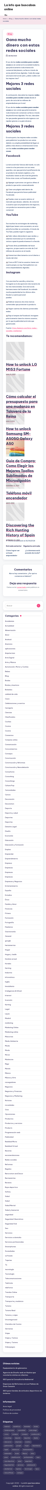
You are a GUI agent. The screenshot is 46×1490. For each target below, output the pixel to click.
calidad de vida (11, 694)
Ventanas (9, 1329)
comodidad (21, 1430)
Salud (7, 1196)
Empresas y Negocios (13, 881)
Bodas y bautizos (12, 685)
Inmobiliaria (9, 986)
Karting (8, 1005)
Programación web (12, 1132)
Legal (7, 1009)
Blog (10, 34)
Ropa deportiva (11, 1187)
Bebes (7, 671)
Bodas (7, 680)
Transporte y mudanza (14, 1301)
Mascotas (9, 1036)
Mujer (7, 1064)
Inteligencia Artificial (13, 991)
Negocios (9, 1087)
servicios (20, 1465)
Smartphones (10, 1246)
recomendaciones (12, 1155)
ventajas (20, 1473)
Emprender (9, 854)
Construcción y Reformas (15, 763)
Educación (9, 840)
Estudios (8, 895)
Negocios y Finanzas (13, 1091)
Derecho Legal (11, 827)
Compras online (11, 740)
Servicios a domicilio (13, 1237)
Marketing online (11, 1032)
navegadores (10, 1082)
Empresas (9, 868)
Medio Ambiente (11, 1041)
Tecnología (9, 1274)
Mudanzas (9, 1059)
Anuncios (8, 644)
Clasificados (10, 717)
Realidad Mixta (11, 1141)
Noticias (8, 1100)
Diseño (8, 831)
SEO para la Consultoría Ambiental (18, 1379)
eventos (27, 1442)
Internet (8, 995)
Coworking (9, 776)
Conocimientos (11, 749)
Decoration (9, 804)
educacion (7, 1442)
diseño (36, 1438)
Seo (6, 1228)
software (9, 1256)
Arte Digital (9, 658)
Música (8, 1073)
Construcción (10, 758)
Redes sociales (11, 1160)
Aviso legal (7, 1406)
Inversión (8, 1000)
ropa (37, 1457)
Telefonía (9, 1283)
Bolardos (8, 690)
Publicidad (9, 1137)
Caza (7, 699)
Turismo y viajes (11, 1315)
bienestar (27, 1426)
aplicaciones (10, 649)
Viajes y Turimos (11, 1338)
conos (6, 1434)
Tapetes (8, 1260)
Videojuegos (10, 1347)
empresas (18, 1442)
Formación (9, 918)
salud (19, 1461)
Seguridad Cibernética (14, 1219)
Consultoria (9, 772)
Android (8, 639)
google (8, 941)
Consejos (9, 754)
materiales (7, 1453)
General (8, 936)
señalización (31, 1465)
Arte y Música (10, 662)
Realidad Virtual (11, 1146)
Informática (9, 977)
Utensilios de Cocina (13, 1324)
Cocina (8, 726)
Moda (7, 1046)
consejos (15, 1434)
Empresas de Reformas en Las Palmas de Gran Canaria (21, 1385)
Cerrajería (9, 708)
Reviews (8, 1183)
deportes (27, 1438)
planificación (16, 1457)
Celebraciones (9, 1430)
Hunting (8, 968)
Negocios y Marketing (13, 1096)
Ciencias (8, 712)
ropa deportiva (9, 1461)
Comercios (9, 735)
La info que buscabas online (20, 7)
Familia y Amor (11, 904)
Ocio (7, 1109)
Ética (7, 900)
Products (8, 1128)
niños (32, 1453)
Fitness (8, 913)
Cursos (8, 795)
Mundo (7, 1068)
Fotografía (9, 922)
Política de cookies (10, 1413)
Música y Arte (10, 1078)
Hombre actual (11, 959)
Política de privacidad (12, 1410)
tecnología (9, 1269)
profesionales (28, 1457)
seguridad (9, 1214)
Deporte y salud (11, 813)
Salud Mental (10, 1205)
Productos (9, 1119)
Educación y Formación (14, 845)
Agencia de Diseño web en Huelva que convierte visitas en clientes (19, 1373)
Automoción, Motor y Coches (16, 667)
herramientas (10, 945)
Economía (9, 836)
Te (6, 1265)
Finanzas (8, 909)
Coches (8, 722)
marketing (9, 1023)
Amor (7, 635)
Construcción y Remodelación (17, 767)
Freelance (9, 927)
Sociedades (10, 1251)
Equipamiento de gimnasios (15, 1368)
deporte (17, 1438)
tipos (37, 1469)
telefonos (9, 1287)
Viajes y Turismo (11, 1342)
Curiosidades (10, 790)
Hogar (7, 950)
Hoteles (8, 963)
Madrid (8, 1018)
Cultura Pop (9, 785)
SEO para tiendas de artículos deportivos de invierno (22, 1392)
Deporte (8, 808)
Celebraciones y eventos (15, 703)
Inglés (7, 982)
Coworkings (10, 781)
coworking (7, 1438)
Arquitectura (10, 653)
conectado (21, 587)
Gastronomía (10, 932)
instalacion (15, 1449)
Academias (9, 621)
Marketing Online (11, 1027)
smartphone (8, 1469)
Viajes (7, 1333)
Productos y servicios (13, 1123)
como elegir (33, 1430)
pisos (6, 1457)
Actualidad (9, 626)
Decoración (9, 799)
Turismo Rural (10, 1310)
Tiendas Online (11, 1292)
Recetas (8, 1151)
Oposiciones (10, 1114)
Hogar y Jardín (11, 954)
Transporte (9, 1297)
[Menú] (6, 15)
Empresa (8, 863)
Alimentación (10, 630)
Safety (8, 1192)
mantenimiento (28, 1449)
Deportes (9, 817)
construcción (35, 1434)
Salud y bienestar (12, 1210)
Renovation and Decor (14, 1173)
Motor (7, 1055)
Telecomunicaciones (13, 1278)
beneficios (16, 1426)
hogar (27, 1446)
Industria (8, 973)
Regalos (8, 1169)
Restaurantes (10, 1178)
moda (17, 1453)
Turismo (8, 1306)
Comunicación (10, 744)
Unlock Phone (8, 1473)
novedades (9, 1105)
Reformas (9, 1164)
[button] (38, 605)
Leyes (7, 1014)
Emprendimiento (11, 858)
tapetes (18, 1469)
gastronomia (8, 1446)
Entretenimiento (11, 886)
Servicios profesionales (14, 1242)
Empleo (8, 849)
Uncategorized (11, 1319)
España (8, 890)
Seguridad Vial (11, 1224)
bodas (36, 1426)
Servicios (8, 1233)
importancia (36, 1446)
